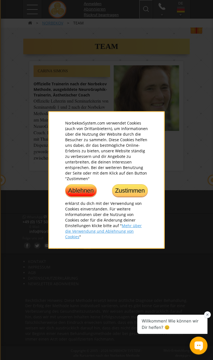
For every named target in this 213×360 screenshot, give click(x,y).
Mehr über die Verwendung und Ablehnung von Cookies (103, 231)
